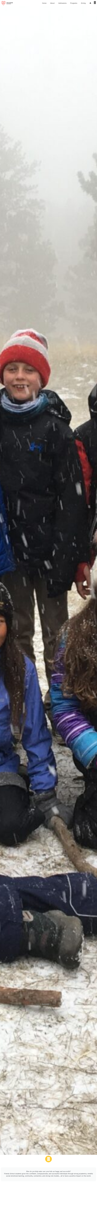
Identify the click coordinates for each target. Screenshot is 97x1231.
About (52, 3)
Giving (83, 3)
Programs (73, 3)
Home (44, 3)
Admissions (62, 3)
